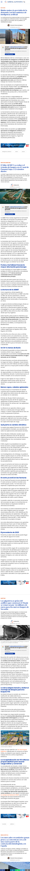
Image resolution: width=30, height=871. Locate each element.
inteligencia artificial (6, 151)
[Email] (27, 870)
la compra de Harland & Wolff (10, 795)
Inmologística (4, 835)
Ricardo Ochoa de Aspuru (16, 25)
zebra (16, 151)
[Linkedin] (12, 870)
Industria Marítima (6, 162)
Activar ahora (9, 54)
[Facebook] (2, 870)
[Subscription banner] (15, 586)
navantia (4, 824)
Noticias (3, 7)
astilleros (12, 824)
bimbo (23, 151)
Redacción (16, 185)
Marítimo (3, 598)
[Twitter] (7, 870)
